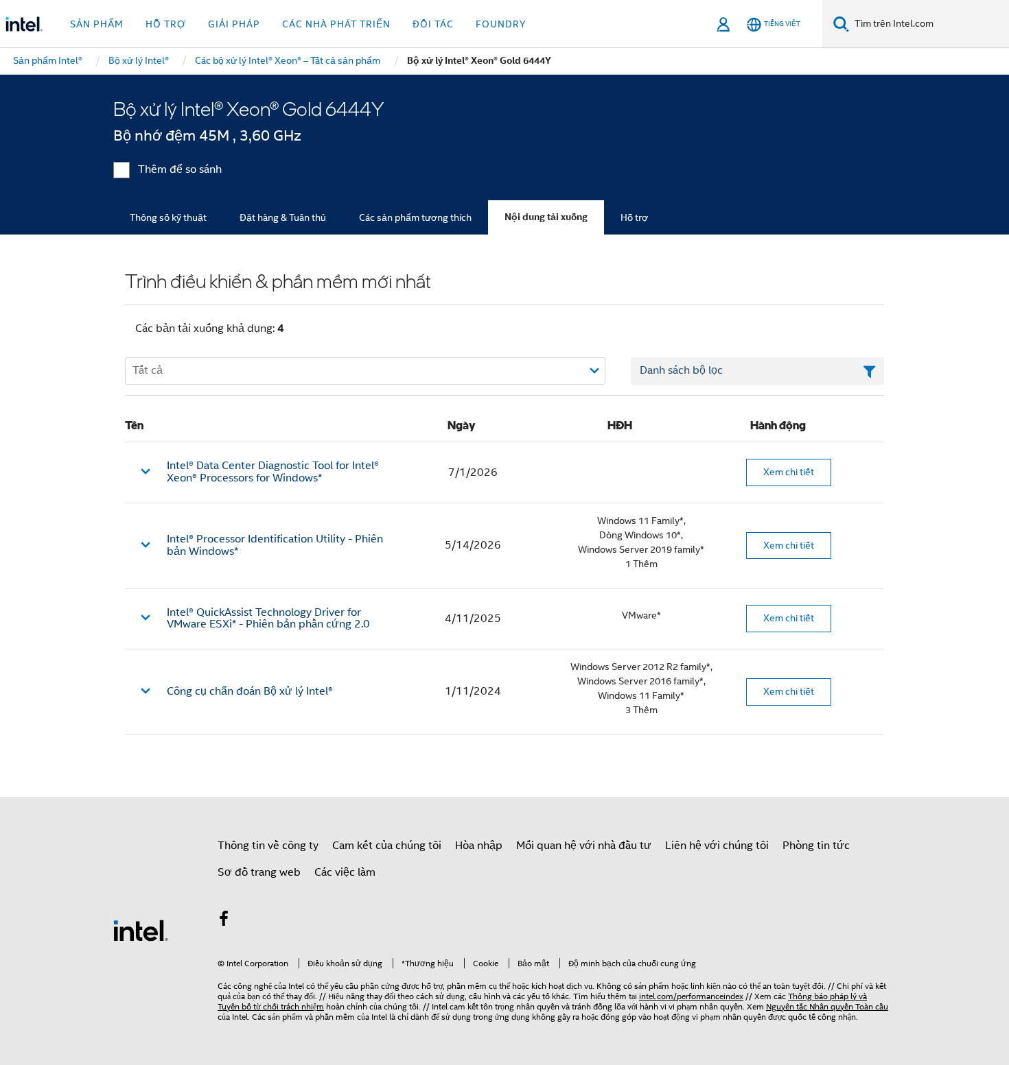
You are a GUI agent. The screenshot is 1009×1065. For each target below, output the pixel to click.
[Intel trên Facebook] (223, 921)
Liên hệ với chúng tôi (717, 845)
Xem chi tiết (788, 472)
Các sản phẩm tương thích (415, 217)
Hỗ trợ (634, 217)
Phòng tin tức (816, 845)
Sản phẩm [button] (97, 24)
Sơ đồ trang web (259, 872)
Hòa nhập (478, 845)
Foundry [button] (501, 24)
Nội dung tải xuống (546, 217)
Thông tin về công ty (268, 845)
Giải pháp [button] (234, 24)
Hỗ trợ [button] (166, 24)
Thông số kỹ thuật (168, 217)
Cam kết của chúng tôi (386, 845)
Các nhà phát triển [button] (336, 24)
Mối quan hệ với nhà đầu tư (583, 845)
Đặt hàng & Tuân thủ (283, 217)
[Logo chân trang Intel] (140, 930)
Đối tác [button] (433, 24)
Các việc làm (344, 872)
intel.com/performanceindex (691, 996)
